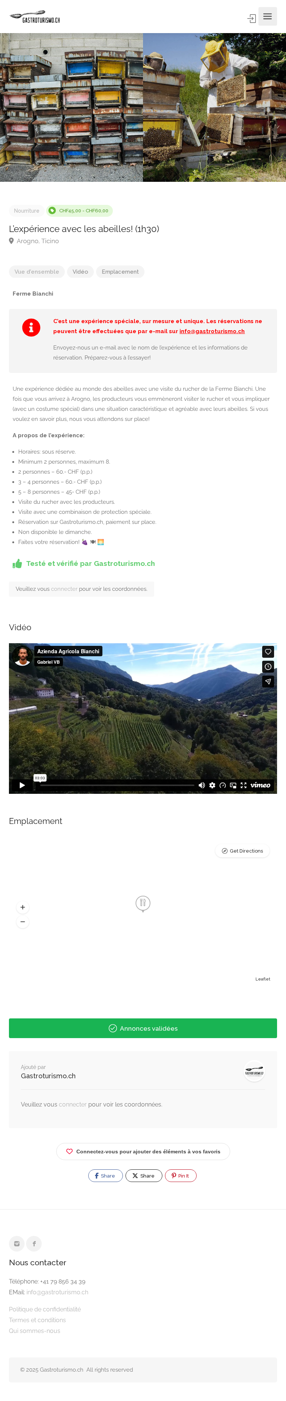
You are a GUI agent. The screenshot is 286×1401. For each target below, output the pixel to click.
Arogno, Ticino (37, 241)
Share (107, 1176)
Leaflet (262, 979)
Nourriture (26, 211)
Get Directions (246, 851)
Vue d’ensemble (37, 271)
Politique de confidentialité (45, 1309)
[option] (214, 107)
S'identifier (252, 18)
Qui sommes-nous (34, 1330)
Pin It (183, 1176)
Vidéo (80, 271)
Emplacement (120, 271)
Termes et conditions (37, 1320)
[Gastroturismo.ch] (35, 17)
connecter (65, 589)
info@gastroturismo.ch (212, 331)
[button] (22, 907)
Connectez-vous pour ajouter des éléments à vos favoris (148, 1151)
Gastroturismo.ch (48, 1076)
